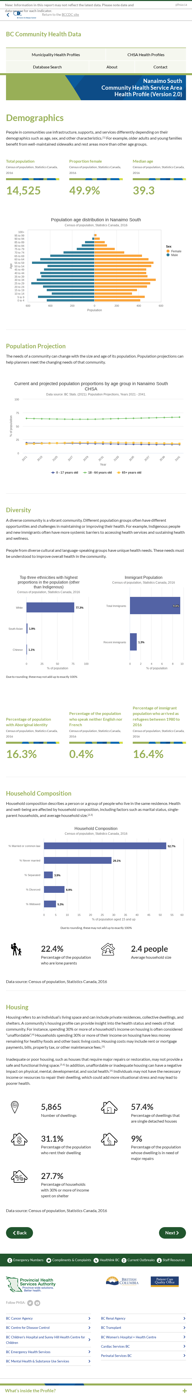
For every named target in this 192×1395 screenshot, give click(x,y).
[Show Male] (172, 255)
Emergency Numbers (28, 1260)
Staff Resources (174, 1260)
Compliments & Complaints (71, 1260)
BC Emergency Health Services (28, 1352)
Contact (161, 66)
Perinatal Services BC (116, 1356)
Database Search (47, 66)
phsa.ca (181, 5)
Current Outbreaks (141, 1260)
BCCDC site (70, 15)
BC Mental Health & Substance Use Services (37, 1361)
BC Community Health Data (43, 34)
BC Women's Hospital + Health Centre (128, 1337)
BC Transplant (111, 1328)
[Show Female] (174, 251)
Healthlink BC (110, 1260)
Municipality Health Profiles (56, 54)
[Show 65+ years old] (129, 472)
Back (22, 1232)
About (112, 66)
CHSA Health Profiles (146, 54)
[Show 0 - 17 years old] (64, 472)
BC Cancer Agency (19, 1318)
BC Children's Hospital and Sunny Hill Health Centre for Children (45, 1340)
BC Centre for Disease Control (28, 1328)
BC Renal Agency (113, 1318)
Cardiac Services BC (115, 1346)
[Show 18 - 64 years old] (97, 472)
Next (170, 1232)
